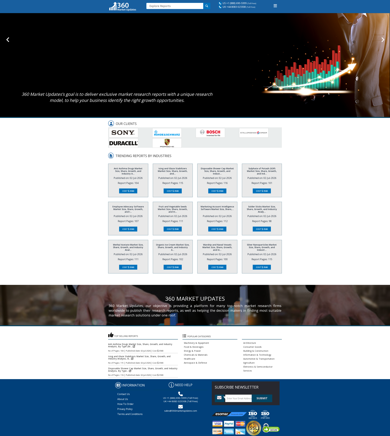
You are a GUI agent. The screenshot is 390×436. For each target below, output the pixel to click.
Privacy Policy (125, 409)
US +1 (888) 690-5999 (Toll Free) (180, 397)
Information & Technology (256, 354)
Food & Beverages (193, 346)
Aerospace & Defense (195, 362)
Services (247, 370)
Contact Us (123, 394)
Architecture (249, 342)
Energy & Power (192, 350)
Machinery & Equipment (196, 342)
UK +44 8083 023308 (234, 7)
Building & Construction (255, 350)
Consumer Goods (252, 346)
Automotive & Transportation (258, 358)
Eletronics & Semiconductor (257, 366)
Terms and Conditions (130, 414)
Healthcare (189, 358)
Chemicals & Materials (195, 354)
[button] (275, 6)
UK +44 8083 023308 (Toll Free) (180, 401)
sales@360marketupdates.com (180, 410)
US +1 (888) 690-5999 (234, 3)
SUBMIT (262, 398)
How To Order (125, 404)
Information (133, 385)
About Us (122, 399)
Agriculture (248, 362)
